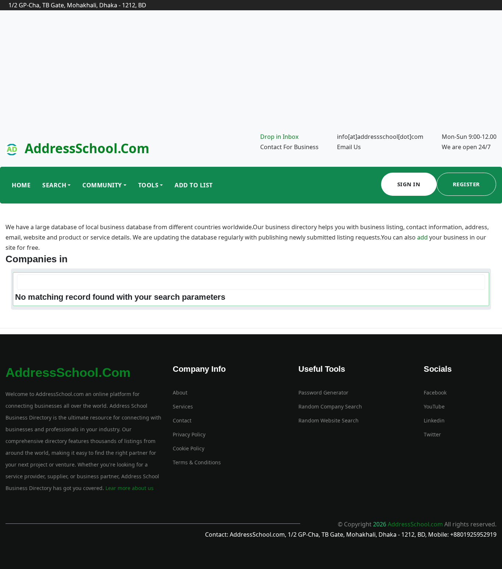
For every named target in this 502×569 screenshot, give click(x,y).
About (180, 392)
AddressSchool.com (87, 148)
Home (21, 185)
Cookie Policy (188, 448)
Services (183, 406)
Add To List (194, 185)
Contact (182, 420)
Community (102, 185)
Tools (148, 185)
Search (54, 185)
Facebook (435, 392)
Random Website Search (328, 420)
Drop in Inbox (279, 137)
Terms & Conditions (197, 462)
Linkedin (434, 420)
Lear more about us (129, 488)
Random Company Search (330, 406)
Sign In (408, 184)
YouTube (434, 406)
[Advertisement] (251, 76)
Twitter (432, 434)
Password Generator (323, 392)
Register (466, 184)
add (422, 237)
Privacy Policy (189, 434)
